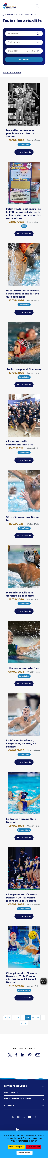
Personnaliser (24, 1152)
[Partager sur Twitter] (10, 1054)
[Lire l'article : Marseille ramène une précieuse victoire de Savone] (24, 104)
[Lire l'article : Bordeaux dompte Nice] (24, 641)
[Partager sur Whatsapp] (29, 1054)
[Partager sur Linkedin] (22, 1054)
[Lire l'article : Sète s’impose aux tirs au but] (24, 490)
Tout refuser (34, 1146)
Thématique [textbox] (14, 42)
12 (38, 1017)
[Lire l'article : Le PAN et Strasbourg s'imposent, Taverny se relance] (24, 714)
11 (33, 1017)
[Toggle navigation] (43, 5)
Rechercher (24, 59)
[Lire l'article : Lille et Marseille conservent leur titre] (24, 415)
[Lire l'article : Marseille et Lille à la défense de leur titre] (24, 566)
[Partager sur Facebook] (16, 1054)
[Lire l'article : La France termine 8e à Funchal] (24, 793)
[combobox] (24, 42)
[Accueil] (9, 6)
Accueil (3, 15)
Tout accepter (16, 1146)
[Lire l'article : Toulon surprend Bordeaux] (24, 343)
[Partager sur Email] (37, 1054)
